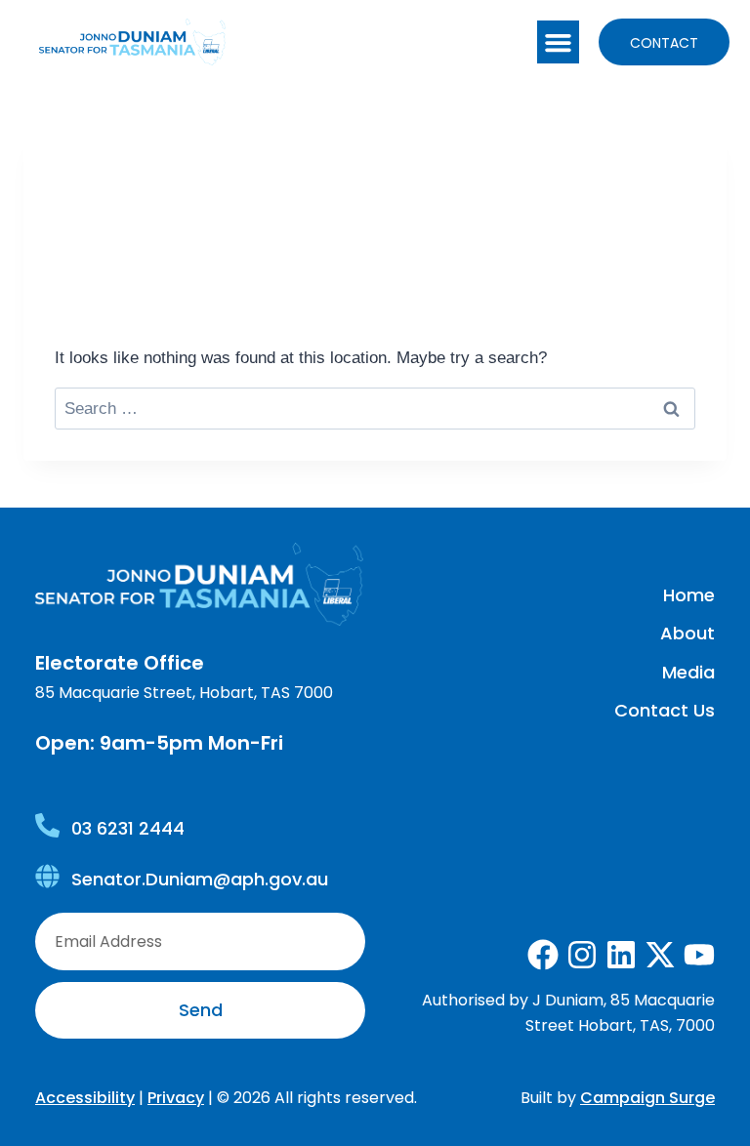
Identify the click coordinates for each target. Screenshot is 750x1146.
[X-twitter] (660, 954)
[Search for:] (375, 408)
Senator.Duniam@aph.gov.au (199, 879)
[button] (558, 41)
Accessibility (85, 1097)
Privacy (175, 1097)
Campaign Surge (647, 1097)
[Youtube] (699, 954)
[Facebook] (543, 954)
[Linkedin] (621, 954)
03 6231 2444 (128, 828)
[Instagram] (582, 954)
